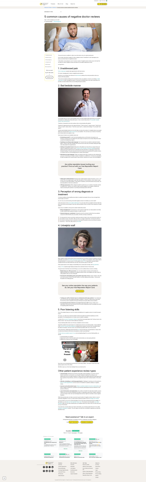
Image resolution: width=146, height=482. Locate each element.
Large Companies (73, 473)
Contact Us (96, 0)
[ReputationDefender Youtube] (47, 471)
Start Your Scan (80, 171)
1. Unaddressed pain (48, 55)
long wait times (96, 264)
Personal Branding (61, 468)
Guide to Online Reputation (88, 471)
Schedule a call (49, 77)
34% (84, 261)
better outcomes (72, 131)
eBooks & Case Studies (87, 466)
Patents (96, 475)
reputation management (63, 408)
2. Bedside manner (48, 57)
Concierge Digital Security (63, 470)
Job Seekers (72, 468)
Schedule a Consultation (87, 422)
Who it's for (60, 3)
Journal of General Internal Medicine (68, 326)
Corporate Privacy (61, 471)
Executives (72, 471)
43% (62, 266)
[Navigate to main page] (49, 463)
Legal (96, 470)
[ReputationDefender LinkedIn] (52, 467)
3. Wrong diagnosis (48, 59)
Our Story (97, 464)
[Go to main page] (44, 4)
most (79, 329)
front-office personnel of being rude (75, 259)
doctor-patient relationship (73, 202)
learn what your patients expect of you (67, 333)
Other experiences (48, 66)
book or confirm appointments (66, 382)
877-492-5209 (103, 3)
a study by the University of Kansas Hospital (85, 148)
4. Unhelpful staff (48, 62)
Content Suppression (62, 466)
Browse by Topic (48, 11)
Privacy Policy (98, 471)
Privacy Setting (98, 473)
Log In (100, 0)
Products (53, 3)
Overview (60, 464)
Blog (67, 3)
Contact (96, 477)
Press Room (97, 466)
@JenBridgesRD (57, 21)
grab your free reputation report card (73, 402)
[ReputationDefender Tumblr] (47, 467)
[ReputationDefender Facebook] (44, 467)
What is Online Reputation (88, 473)
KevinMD (79, 221)
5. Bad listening (47, 64)
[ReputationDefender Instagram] (52, 471)
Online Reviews (61, 475)
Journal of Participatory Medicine (71, 319)
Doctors (54, 7)
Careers (96, 468)
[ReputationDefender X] (50, 467)
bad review (78, 75)
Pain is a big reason (62, 71)
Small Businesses (73, 470)
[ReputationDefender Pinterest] (44, 471)
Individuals (72, 466)
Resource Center (48, 7)
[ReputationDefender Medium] (50, 471)
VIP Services (60, 473)
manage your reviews (94, 398)
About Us (73, 3)
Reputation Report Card (87, 475)
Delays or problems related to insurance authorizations (88, 386)
